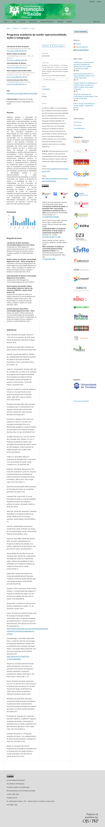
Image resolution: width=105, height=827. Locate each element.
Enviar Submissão (81, 31)
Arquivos (22, 22)
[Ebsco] (81, 291)
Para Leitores (78, 122)
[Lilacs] (81, 196)
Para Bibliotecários (79, 128)
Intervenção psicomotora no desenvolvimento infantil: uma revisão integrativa (84, 76)
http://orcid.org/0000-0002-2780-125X (17, 77)
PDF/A (47, 46)
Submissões (33, 22)
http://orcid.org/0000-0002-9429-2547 (17, 50)
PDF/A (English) (59, 46)
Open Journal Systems (81, 401)
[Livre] (81, 253)
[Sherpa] (81, 308)
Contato (69, 22)
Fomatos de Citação (49, 79)
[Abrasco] (81, 262)
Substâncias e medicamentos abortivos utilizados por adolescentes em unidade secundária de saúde (84, 65)
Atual (14, 22)
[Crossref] (81, 281)
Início (8, 28)
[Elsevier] (81, 340)
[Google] (81, 177)
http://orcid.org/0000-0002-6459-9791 (17, 67)
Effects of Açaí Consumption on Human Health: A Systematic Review (84, 106)
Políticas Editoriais (46, 22)
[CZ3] (81, 240)
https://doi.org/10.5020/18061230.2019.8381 (22, 93)
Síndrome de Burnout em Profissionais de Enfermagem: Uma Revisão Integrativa (86, 96)
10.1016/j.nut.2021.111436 (51, 237)
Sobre (6, 22)
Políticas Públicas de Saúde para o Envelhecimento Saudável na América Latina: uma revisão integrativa (85, 86)
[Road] (81, 300)
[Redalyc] (81, 153)
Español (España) (82, 47)
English (78, 44)
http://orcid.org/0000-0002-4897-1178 (17, 84)
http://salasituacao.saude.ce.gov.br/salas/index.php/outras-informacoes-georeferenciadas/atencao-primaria (27, 631)
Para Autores (78, 125)
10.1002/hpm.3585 (48, 259)
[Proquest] (81, 207)
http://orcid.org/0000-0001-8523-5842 (17, 60)
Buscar (97, 22)
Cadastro (92, 1)
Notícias (60, 22)
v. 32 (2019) (24, 28)
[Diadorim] (81, 187)
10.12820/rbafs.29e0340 (50, 217)
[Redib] (81, 271)
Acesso (99, 1)
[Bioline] (81, 320)
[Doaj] (81, 142)
